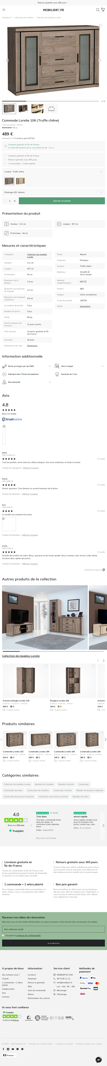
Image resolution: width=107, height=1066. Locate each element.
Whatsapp (62, 994)
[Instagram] (9, 1049)
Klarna (31, 994)
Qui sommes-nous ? (11, 974)
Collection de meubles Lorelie (48, 17)
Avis (4, 993)
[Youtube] (14, 1049)
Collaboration (8, 989)
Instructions (85, 306)
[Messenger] (18, 1049)
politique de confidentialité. (28, 935)
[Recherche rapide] (98, 10)
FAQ (30, 986)
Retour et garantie (36, 982)
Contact (5, 997)
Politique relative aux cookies (89, 1044)
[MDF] (85, 281)
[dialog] (31, 146)
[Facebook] (4, 1049)
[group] (48, 823)
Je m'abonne (53, 943)
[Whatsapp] (23, 1049)
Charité (5, 978)
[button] (53, 2)
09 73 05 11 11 (63, 978)
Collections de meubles (24, 17)
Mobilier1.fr (6, 17)
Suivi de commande (37, 990)
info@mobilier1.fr (64, 982)
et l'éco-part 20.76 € (25, 138)
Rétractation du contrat (38, 998)
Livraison (32, 974)
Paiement (32, 978)
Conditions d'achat (64, 1044)
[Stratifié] (89, 272)
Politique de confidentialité (40, 1044)
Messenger (62, 990)
